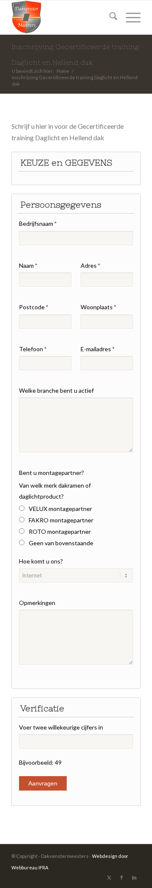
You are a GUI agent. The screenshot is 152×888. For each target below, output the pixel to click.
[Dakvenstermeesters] (63, 17)
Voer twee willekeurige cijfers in (61, 727)
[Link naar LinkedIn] (134, 877)
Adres (90, 265)
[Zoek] (109, 17)
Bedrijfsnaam (38, 223)
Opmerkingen (37, 602)
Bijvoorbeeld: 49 (40, 762)
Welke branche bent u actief (56, 390)
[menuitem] (109, 17)
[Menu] (129, 17)
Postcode (33, 307)
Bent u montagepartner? (51, 472)
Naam (28, 265)
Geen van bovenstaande (61, 543)
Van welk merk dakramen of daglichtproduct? (55, 491)
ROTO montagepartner (60, 531)
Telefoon (32, 348)
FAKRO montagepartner (61, 520)
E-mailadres (97, 348)
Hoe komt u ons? (41, 561)
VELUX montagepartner (60, 508)
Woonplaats (98, 307)
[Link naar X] (109, 877)
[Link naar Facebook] (121, 877)
